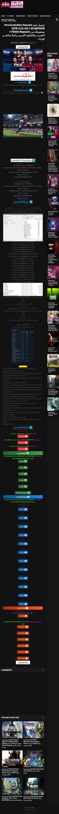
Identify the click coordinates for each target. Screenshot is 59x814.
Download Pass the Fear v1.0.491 (53, 213)
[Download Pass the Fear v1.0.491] (53, 203)
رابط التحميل (21, 616)
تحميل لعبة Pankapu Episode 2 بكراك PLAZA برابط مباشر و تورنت (33, 771)
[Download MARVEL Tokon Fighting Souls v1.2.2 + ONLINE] (53, 65)
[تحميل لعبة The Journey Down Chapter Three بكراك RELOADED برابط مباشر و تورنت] (12, 786)
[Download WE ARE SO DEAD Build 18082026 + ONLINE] (53, 132)
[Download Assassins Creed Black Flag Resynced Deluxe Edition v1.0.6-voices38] (53, 155)
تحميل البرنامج (21, 436)
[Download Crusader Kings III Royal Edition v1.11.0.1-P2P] (53, 381)
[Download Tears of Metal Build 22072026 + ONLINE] (53, 272)
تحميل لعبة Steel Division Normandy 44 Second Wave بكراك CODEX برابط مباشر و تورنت (10, 772)
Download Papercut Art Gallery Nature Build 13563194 (53, 121)
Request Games (45, 16)
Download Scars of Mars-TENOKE (52, 413)
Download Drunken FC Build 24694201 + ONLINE (52, 98)
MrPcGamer (30, 812)
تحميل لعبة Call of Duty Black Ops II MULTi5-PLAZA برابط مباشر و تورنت (33, 798)
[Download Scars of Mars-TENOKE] (53, 404)
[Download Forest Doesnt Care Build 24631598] (53, 294)
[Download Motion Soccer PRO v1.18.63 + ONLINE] (53, 180)
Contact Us (28, 807)
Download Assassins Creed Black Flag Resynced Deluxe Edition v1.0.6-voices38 (53, 167)
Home (3, 16)
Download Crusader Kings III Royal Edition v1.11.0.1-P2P (53, 392)
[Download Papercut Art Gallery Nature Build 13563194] (53, 110)
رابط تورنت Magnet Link (21, 492)
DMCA (32, 807)
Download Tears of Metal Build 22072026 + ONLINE (52, 283)
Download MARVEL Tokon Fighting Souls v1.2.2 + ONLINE (52, 76)
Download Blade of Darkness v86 (52, 349)
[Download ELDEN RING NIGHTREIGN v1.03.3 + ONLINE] (53, 224)
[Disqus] (23, 693)
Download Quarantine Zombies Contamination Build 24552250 (52, 259)
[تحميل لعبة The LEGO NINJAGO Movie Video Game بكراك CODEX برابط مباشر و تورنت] (33, 729)
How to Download (7, 19)
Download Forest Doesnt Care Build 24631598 (52, 305)
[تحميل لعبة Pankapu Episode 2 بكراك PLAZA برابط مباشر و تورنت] (33, 758)
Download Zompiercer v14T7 (52, 370)
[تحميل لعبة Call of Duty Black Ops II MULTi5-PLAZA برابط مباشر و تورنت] (33, 786)
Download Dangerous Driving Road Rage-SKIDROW (53, 328)
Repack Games (32, 16)
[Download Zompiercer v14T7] (53, 360)
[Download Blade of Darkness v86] (53, 339)
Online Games (20, 16)
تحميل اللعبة (21, 509)
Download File (23, 47)
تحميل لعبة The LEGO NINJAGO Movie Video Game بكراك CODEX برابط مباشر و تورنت (32, 742)
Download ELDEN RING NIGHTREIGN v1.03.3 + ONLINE (53, 235)
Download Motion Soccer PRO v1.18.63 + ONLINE (52, 191)
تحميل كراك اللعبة (21, 626)
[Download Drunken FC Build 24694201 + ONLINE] (53, 87)
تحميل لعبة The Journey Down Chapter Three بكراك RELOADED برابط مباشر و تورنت (12, 798)
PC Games (10, 16)
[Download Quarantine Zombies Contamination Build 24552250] (53, 246)
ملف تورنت (21, 461)
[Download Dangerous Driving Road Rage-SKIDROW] (53, 317)
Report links (30, 42)
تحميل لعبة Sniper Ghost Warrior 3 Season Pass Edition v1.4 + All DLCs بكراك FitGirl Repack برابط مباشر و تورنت (11, 743)
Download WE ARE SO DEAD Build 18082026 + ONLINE (52, 143)
